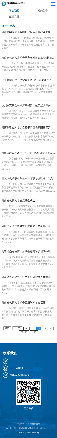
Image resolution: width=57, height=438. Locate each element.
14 (45, 328)
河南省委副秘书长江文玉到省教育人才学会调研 (29, 277)
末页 (34, 332)
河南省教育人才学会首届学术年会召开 (23, 302)
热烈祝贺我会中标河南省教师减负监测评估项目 (29, 105)
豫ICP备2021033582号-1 (30, 433)
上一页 (17, 328)
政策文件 (14, 16)
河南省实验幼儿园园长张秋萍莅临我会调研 (26, 32)
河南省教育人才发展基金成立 (18, 200)
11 (26, 328)
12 (32, 328)
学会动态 (14, 10)
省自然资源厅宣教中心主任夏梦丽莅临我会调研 (29, 226)
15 (51, 328)
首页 (7, 328)
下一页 (24, 332)
